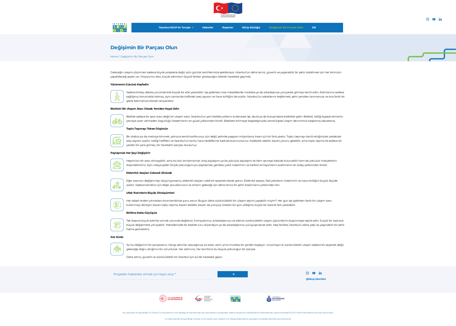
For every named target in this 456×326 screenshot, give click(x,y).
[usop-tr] (204, 296)
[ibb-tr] (275, 296)
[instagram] (427, 19)
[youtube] (433, 19)
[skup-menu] (120, 24)
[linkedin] (440, 19)
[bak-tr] (170, 296)
